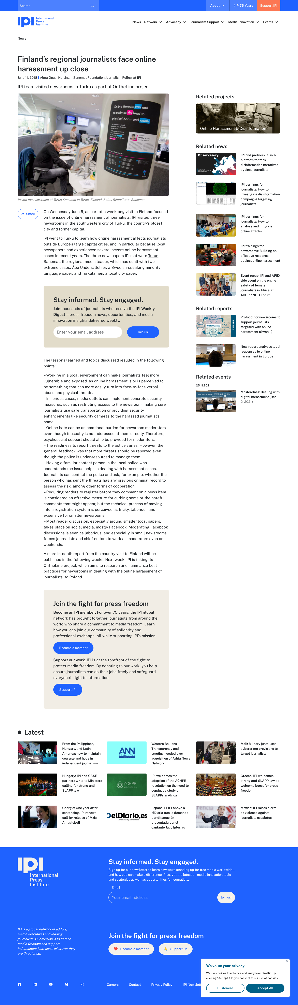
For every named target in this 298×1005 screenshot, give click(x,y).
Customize (225, 988)
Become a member (73, 648)
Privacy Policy (162, 985)
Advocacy (173, 22)
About (215, 6)
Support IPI (268, 6)
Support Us (175, 949)
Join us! (143, 332)
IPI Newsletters (194, 985)
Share (30, 214)
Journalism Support (204, 22)
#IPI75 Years (243, 6)
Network (150, 22)
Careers (113, 985)
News (136, 22)
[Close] (287, 961)
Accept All (265, 988)
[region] (245, 978)
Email (116, 888)
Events (268, 22)
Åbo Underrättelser (89, 267)
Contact (135, 985)
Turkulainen (92, 273)
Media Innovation (241, 22)
